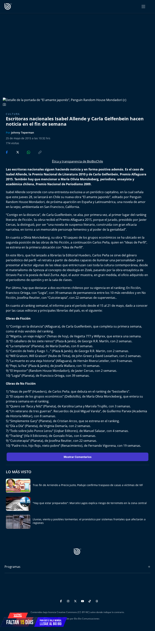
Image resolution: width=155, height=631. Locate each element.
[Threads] (96, 600)
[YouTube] (83, 600)
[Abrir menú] (143, 6)
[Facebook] (61, 600)
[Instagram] (69, 600)
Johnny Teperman (22, 132)
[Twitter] (76, 600)
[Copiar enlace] (36, 152)
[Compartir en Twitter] (14, 152)
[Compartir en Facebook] (7, 152)
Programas (12, 567)
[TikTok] (90, 600)
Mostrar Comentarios (77, 456)
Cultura (13, 114)
